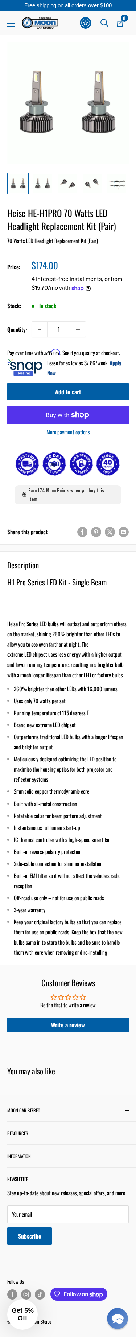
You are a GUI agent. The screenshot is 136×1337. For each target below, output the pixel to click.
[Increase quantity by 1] (78, 329)
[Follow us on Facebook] (12, 1294)
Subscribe (29, 1236)
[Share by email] (124, 531)
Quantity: (17, 329)
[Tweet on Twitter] (110, 531)
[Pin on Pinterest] (96, 531)
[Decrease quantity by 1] (39, 329)
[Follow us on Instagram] (26, 1294)
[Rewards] (85, 23)
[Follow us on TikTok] (40, 1294)
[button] (117, 1318)
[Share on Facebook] (82, 531)
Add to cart (68, 391)
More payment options (68, 432)
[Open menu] (11, 24)
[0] (120, 23)
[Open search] (104, 23)
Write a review (68, 1024)
